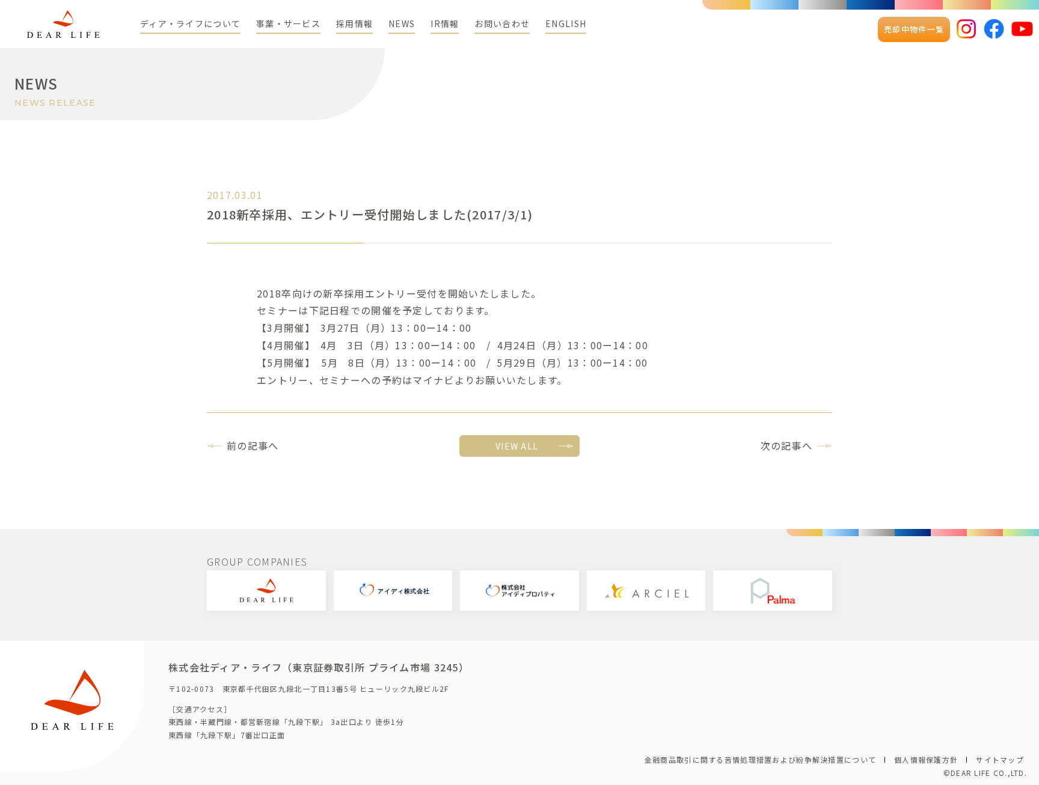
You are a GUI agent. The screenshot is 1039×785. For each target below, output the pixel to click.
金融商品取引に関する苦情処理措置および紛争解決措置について (760, 759)
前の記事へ (252, 445)
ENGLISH (565, 23)
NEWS (401, 23)
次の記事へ (786, 445)
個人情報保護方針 (926, 759)
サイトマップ (1000, 759)
